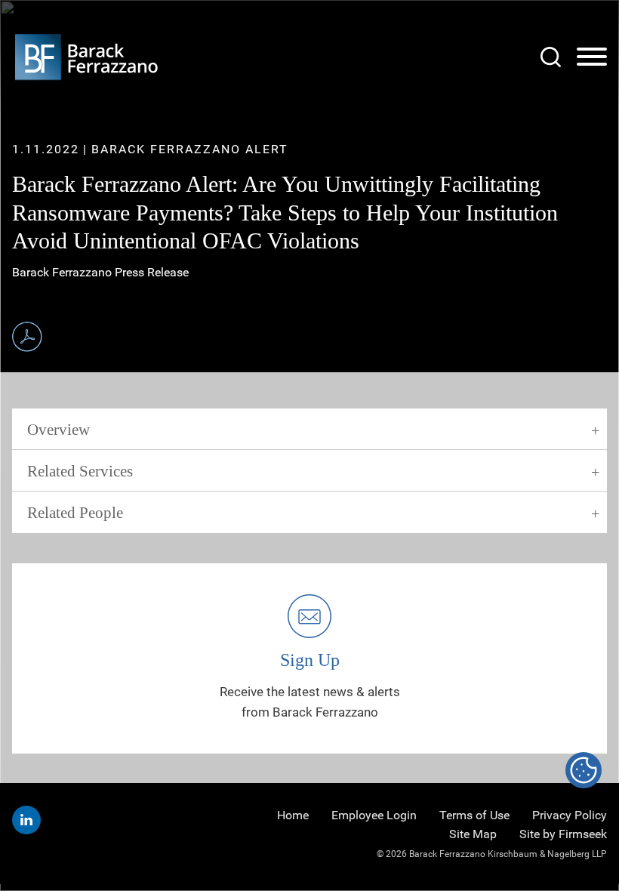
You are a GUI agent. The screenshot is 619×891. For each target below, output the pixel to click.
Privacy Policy (569, 815)
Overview (58, 430)
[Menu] (592, 57)
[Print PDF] (27, 337)
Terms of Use (474, 815)
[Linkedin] (26, 820)
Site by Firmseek (563, 834)
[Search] (550, 57)
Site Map (473, 834)
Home (293, 815)
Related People (75, 513)
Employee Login (374, 815)
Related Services (80, 471)
